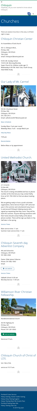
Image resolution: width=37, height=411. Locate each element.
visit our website (9, 334)
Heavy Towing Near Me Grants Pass (13, 401)
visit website (8, 268)
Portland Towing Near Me (9, 403)
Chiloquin (6, 5)
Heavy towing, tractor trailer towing (13, 397)
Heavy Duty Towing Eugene (10, 399)
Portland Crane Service (8, 394)
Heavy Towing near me (8, 405)
